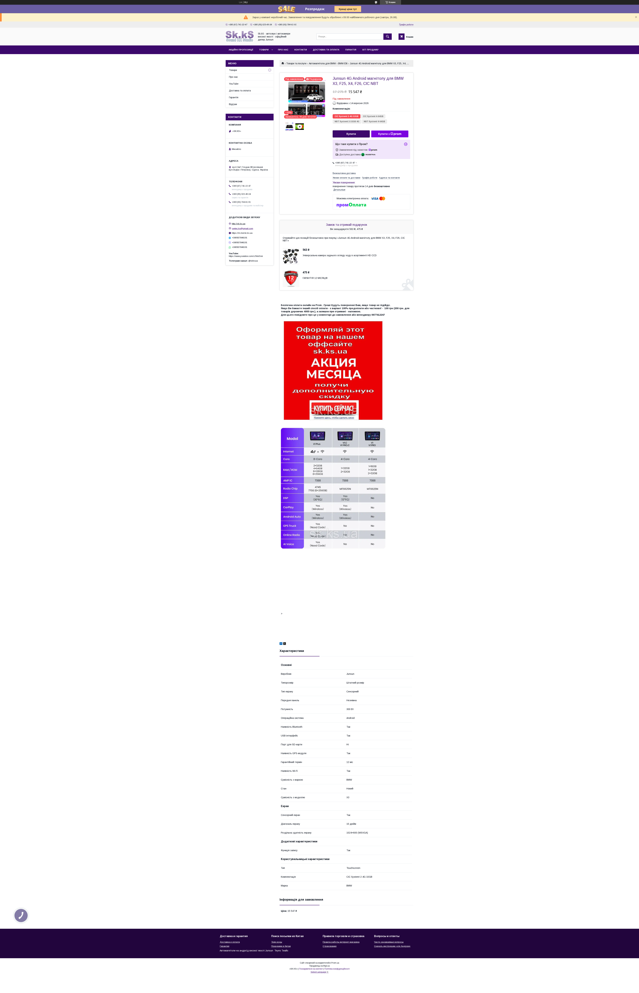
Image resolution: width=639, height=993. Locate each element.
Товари (264, 49)
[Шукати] (387, 36)
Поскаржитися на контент (311, 969)
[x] (284, 644)
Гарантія (350, 49)
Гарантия (224, 946)
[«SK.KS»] (240, 41)
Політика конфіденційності (337, 969)
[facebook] (281, 644)
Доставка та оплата (326, 49)
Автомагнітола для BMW (322, 63)
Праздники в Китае (281, 946)
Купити (351, 134)
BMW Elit (342, 63)
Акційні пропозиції (241, 49)
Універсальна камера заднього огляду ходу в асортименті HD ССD (340, 255)
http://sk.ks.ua (238, 223)
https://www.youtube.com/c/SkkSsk (246, 256)
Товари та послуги (296, 63)
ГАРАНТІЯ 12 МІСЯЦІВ (315, 278)
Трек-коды (276, 942)
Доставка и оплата (230, 942)
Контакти (300, 49)
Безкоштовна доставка (344, 173)
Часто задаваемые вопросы (389, 942)
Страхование (329, 946)
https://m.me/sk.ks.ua (242, 233)
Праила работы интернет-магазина (341, 942)
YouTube (233, 83)
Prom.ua (335, 963)
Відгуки (233, 104)
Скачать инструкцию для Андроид (392, 946)
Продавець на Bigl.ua (319, 966)
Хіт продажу (370, 49)
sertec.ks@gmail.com (242, 228)
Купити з (384, 134)
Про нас (283, 49)
